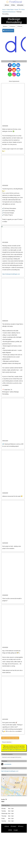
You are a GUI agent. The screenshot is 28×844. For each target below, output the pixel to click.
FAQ (10, 830)
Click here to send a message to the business (11, 757)
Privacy (21, 826)
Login (16, 830)
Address (5, 26)
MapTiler (13, 795)
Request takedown (6, 742)
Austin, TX (17, 9)
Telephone (12, 26)
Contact (13, 826)
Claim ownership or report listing (10, 738)
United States (10, 9)
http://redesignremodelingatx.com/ (9, 771)
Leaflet (8, 795)
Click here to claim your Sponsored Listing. (14, 749)
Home (7, 5)
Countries (20, 5)
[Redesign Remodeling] (14, 787)
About (7, 826)
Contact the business (8, 30)
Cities (13, 5)
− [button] (3, 781)
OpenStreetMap (19, 795)
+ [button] (3, 779)
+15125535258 (7, 764)
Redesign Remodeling (15, 790)
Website (20, 26)
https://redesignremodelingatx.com (11, 274)
